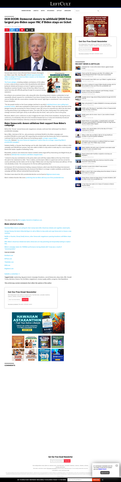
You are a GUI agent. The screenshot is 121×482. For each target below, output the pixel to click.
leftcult (59, 10)
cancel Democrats (50, 277)
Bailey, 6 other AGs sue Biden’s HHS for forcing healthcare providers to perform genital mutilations (97, 135)
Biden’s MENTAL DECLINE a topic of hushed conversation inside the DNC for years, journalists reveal (98, 148)
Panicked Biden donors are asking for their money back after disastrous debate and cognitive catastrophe (37, 228)
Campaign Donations (38, 277)
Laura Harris (17, 26)
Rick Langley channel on (30, 220)
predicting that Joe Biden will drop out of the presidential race (45, 177)
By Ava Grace (90, 100)
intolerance (50, 10)
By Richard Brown (91, 94)
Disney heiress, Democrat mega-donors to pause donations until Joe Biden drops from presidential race (99, 178)
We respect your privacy (52, 468)
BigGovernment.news (53, 174)
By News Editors (91, 70)
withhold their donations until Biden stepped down (26, 154)
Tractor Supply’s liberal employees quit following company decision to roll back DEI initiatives (97, 91)
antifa (43, 10)
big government (26, 277)
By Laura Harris (91, 87)
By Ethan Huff (90, 76)
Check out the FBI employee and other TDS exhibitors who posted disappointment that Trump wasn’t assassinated (97, 74)
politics (49, 279)
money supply (42, 279)
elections (12, 279)
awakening (17, 277)
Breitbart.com (9, 255)
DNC (65, 277)
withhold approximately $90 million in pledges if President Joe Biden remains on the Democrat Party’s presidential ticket (25, 77)
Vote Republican (63, 279)
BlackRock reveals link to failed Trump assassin (94, 166)
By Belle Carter (91, 81)
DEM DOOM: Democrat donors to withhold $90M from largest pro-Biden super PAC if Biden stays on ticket (98, 142)
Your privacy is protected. (13, 304)
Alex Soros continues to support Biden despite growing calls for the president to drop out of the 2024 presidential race (99, 85)
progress (54, 279)
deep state (60, 277)
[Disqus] (38, 388)
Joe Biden (26, 279)
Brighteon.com (9, 268)
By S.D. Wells (90, 125)
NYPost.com (8, 259)
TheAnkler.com (9, 262)
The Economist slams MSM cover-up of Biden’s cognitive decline (99, 79)
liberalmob (67, 10)
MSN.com (7, 265)
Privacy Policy (60, 476)
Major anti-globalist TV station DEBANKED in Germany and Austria (99, 103)
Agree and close (105, 472)
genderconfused (26, 10)
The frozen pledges (10, 82)
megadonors (33, 279)
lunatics (35, 10)
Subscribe (96, 480)
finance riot (18, 279)
